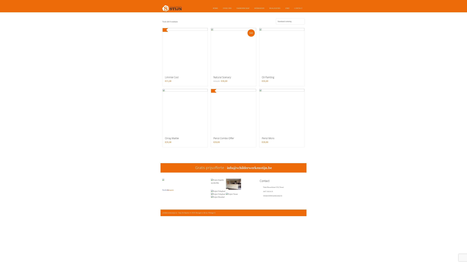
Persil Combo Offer (223, 138)
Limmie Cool (172, 77)
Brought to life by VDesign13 (205, 213)
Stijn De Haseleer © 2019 (186, 213)
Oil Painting (268, 77)
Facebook (164, 186)
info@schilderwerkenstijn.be (249, 168)
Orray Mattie (172, 138)
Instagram (169, 186)
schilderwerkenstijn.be (169, 213)
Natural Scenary (222, 77)
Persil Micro (268, 138)
